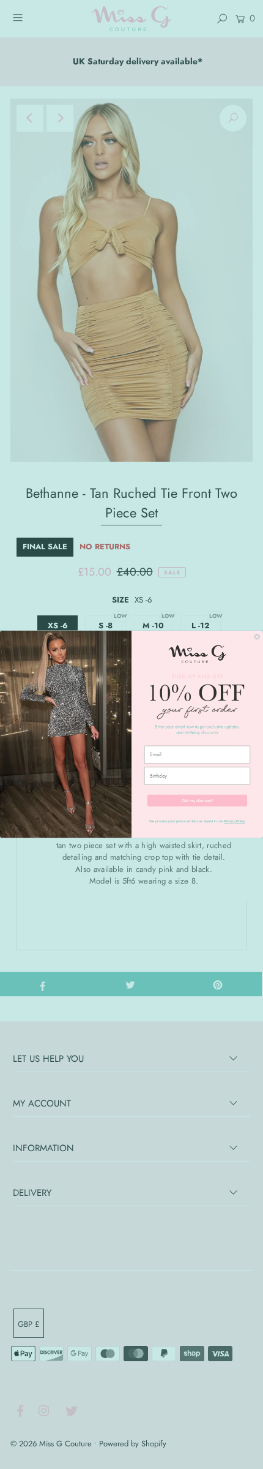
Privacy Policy (234, 822)
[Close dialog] (257, 637)
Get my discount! (197, 800)
